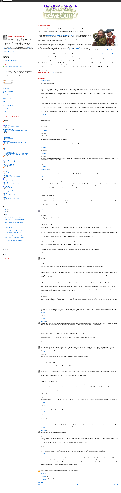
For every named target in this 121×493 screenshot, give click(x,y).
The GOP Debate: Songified (8, 172)
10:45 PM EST (44, 293)
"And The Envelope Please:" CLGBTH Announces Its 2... (14, 234)
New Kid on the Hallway (8, 190)
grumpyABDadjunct (44, 209)
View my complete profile (8, 51)
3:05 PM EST (43, 318)
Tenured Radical (60, 5)
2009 (5, 249)
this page (12, 49)
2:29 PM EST (43, 220)
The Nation (5, 109)
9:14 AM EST (43, 366)
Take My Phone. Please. (9, 227)
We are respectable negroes (9, 152)
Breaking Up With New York (9, 164)
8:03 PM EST (43, 427)
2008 (5, 251)
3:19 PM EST (43, 402)
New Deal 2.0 (6, 201)
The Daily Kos (5, 108)
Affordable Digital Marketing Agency (47, 471)
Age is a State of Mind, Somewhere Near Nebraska (12, 176)
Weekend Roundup (7, 122)
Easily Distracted (7, 137)
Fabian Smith (43, 468)
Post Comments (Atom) (46, 486)
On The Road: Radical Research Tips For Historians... (14, 238)
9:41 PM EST (43, 278)
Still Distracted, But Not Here (8, 138)
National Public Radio (7, 98)
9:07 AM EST (43, 358)
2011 (5, 206)
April (6, 212)
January (6, 245)
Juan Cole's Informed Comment (8, 97)
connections (71, 48)
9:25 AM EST (43, 376)
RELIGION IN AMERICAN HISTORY (11, 144)
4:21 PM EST (43, 342)
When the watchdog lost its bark (9, 187)
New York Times (6, 99)
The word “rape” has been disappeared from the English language (14, 134)
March (6, 214)
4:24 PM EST (43, 253)
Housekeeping (6, 191)
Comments (6, 82)
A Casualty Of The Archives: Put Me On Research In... (14, 230)
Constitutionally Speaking (9, 129)
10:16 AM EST (44, 130)
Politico (4, 101)
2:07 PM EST (43, 312)
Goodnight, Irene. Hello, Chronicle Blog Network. (11, 198)
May (6, 211)
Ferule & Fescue (7, 156)
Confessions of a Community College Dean (11, 148)
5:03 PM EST (43, 267)
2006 (5, 254)
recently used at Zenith (79, 49)
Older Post (116, 484)
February (7, 244)
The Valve (4, 111)
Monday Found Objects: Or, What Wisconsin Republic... (14, 219)
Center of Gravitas (7, 175)
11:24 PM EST (44, 302)
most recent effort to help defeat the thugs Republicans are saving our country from (60, 35)
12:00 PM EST (44, 176)
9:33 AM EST (43, 394)
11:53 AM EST (44, 166)
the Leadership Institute (78, 48)
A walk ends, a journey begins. (9, 165)
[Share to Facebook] (60, 72)
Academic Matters (6, 88)
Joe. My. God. (6, 171)
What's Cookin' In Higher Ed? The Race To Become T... (14, 216)
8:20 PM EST (43, 351)
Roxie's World (6, 193)
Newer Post (40, 484)
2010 (5, 247)
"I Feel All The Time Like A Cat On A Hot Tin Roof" (14, 222)
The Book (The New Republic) (8, 105)
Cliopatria (9, 48)
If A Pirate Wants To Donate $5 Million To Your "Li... (14, 235)
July (6, 208)
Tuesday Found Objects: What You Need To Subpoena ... (14, 217)
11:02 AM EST (44, 153)
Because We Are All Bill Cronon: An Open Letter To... (14, 220)
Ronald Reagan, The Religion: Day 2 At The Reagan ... (14, 240)
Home (78, 484)
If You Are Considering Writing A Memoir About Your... (14, 237)
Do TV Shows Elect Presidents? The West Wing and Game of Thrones (15, 142)
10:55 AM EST (44, 147)
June (6, 209)
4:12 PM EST (43, 420)
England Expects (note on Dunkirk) (9, 161)
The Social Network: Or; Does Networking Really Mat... (14, 232)
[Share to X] (59, 72)
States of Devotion (6, 104)
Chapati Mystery (7, 125)
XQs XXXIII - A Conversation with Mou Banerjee (12, 126)
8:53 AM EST (43, 114)
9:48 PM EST (43, 453)
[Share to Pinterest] (61, 72)
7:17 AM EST (43, 84)
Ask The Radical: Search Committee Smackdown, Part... (14, 224)
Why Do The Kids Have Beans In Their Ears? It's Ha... (14, 225)
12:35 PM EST (44, 206)
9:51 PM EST (43, 465)
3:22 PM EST (43, 326)
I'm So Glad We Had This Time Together (10, 194)
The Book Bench (6, 107)
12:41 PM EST (44, 212)
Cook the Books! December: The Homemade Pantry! (12, 183)
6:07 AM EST (43, 473)
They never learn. (7, 119)
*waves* (5, 157)
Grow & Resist (6, 182)
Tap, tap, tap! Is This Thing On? (9, 180)
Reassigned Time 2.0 (8, 179)
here (27, 48)
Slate (4, 102)
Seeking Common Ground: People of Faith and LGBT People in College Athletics (16, 168)
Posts (5, 80)
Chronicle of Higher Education (8, 91)
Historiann (6, 133)
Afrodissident (6, 186)
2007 (5, 252)
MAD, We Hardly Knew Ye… (9, 149)
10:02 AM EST (44, 121)
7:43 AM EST (43, 99)
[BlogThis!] (58, 72)
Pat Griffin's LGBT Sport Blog (9, 167)
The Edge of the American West (10, 160)
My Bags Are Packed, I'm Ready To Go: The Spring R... (14, 242)
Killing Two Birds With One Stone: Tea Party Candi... (14, 229)
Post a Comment (40, 482)
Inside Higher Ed (6, 95)
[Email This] (57, 72)
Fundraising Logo (44, 476)
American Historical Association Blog (9, 89)
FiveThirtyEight (6, 94)
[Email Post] (55, 72)
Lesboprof (6, 197)
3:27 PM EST (43, 411)
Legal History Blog (7, 121)
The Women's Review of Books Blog (9, 112)
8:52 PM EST (43, 433)
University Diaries (7, 118)
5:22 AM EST (43, 479)
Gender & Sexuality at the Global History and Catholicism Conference (14, 145)
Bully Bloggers (7, 141)
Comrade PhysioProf (44, 80)
